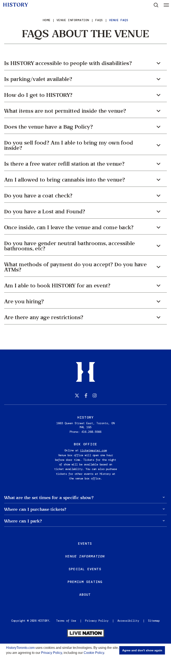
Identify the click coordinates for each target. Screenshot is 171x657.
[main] (85, 175)
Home (46, 20)
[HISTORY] (15, 5)
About (85, 594)
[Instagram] (95, 395)
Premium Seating (85, 582)
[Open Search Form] (156, 5)
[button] (106, 653)
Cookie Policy (94, 652)
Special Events (85, 569)
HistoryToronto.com (20, 647)
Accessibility (128, 620)
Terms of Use (66, 620)
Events (85, 543)
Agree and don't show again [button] (142, 650)
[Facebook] (85, 395)
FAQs (99, 20)
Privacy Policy (51, 652)
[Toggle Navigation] (166, 5)
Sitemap (154, 620)
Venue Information (73, 20)
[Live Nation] (85, 633)
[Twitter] (77, 395)
